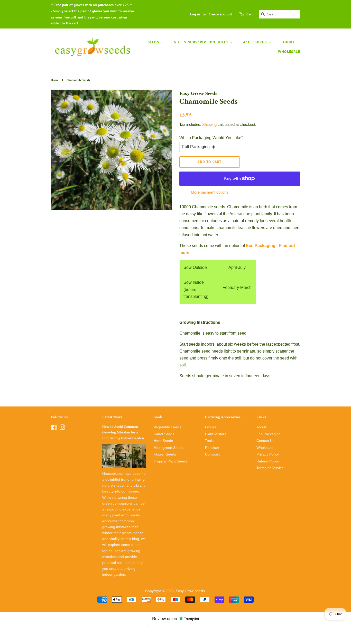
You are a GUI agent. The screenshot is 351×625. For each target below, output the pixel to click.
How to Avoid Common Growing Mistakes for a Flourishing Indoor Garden (123, 432)
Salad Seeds (164, 434)
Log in (195, 14)
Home (55, 80)
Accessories (256, 42)
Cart (249, 14)
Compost (212, 454)
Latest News (112, 417)
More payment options (209, 192)
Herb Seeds (163, 441)
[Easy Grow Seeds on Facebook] (54, 428)
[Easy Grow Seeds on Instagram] (62, 428)
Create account (220, 14)
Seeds (154, 42)
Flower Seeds (165, 454)
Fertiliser (212, 448)
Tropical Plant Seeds (170, 461)
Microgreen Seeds (168, 448)
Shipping (209, 124)
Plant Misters (215, 434)
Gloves (210, 427)
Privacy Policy (267, 454)
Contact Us (265, 441)
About (288, 42)
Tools (209, 441)
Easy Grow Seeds (190, 591)
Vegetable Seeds (167, 427)
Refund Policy (267, 461)
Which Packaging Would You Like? (211, 138)
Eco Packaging (268, 434)
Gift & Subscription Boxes (202, 42)
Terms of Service (270, 468)
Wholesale (289, 51)
